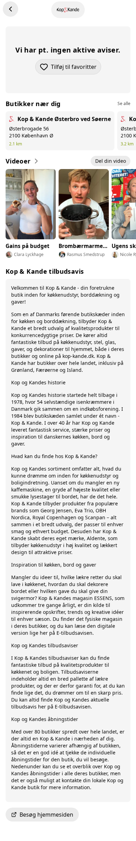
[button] (68, 815)
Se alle (124, 103)
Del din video (110, 161)
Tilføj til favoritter (76, 68)
